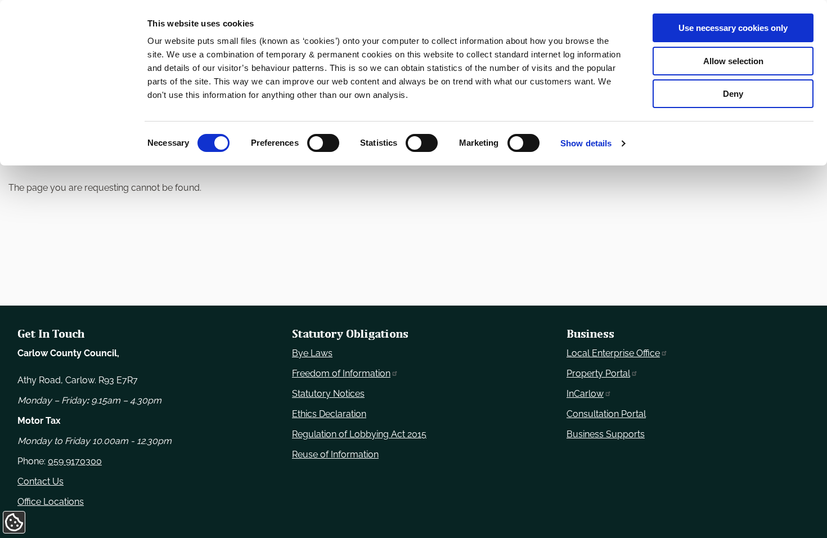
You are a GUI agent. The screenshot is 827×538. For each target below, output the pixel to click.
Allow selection (733, 61)
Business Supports (606, 434)
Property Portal (598, 373)
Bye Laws (312, 353)
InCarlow (585, 393)
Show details (586, 143)
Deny (733, 93)
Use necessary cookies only (733, 28)
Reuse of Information (335, 454)
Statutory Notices (328, 393)
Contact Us (40, 481)
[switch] (323, 143)
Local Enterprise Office (613, 353)
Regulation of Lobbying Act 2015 (359, 434)
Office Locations (50, 501)
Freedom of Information (341, 373)
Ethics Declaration (329, 414)
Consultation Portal (606, 414)
